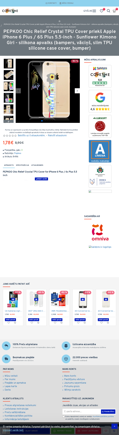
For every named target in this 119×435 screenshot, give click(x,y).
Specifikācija (22, 165)
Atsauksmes (37, 165)
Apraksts (9, 165)
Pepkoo (17, 153)
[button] (18, 90)
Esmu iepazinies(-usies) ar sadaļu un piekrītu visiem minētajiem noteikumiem (89, 417)
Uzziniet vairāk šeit (13, 430)
